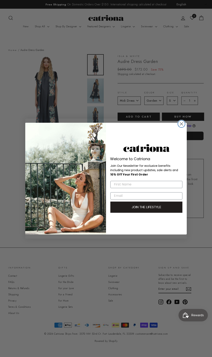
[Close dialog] (181, 123)
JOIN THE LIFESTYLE (146, 207)
